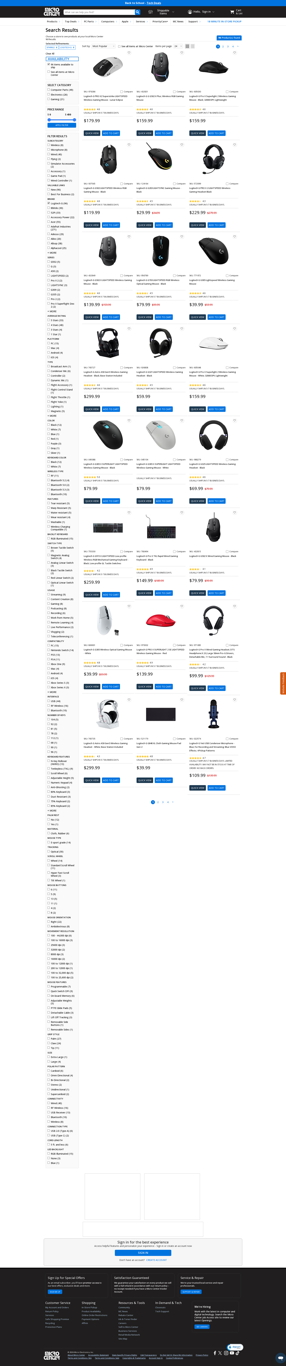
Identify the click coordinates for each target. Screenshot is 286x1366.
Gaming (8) (57, 603)
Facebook (214, 1353)
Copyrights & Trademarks (134, 1358)
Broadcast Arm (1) (61, 366)
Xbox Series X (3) (60, 687)
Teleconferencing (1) (62, 636)
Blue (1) (55, 434)
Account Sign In (156, 1358)
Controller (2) (58, 375)
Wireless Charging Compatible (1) (60, 528)
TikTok (237, 1353)
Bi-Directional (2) (60, 1080)
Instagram (226, 1353)
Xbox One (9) (58, 664)
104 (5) (54, 719)
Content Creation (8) (62, 599)
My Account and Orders (57, 1307)
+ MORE (52, 252)
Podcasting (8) (59, 608)
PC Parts (89, 21)
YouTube (232, 1353)
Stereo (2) (56, 1084)
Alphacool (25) (58, 248)
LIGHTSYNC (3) (59, 285)
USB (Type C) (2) (60, 1135)
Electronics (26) (59, 94)
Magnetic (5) (58, 411)
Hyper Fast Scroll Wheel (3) (60, 874)
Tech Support (162, 1311)
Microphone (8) (59, 149)
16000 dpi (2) (58, 958)
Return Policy (52, 1311)
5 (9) (53, 894)
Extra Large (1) (59, 1057)
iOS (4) (54, 357)
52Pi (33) (55, 212)
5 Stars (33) (57, 320)
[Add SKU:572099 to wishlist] (235, 144)
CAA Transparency (148, 1355)
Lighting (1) (57, 406)
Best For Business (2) (62, 194)
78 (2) (54, 733)
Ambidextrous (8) (60, 926)
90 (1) (54, 747)
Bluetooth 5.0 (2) (60, 485)
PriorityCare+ (160, 21)
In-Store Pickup (89, 1307)
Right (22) (56, 921)
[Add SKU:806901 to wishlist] (129, 606)
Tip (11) (55, 1048)
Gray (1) (55, 448)
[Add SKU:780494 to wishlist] (182, 512)
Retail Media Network (129, 1334)
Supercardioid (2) (60, 1094)
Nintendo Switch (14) (62, 650)
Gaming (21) (57, 99)
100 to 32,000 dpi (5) (62, 972)
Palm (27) (56, 1038)
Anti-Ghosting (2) (60, 787)
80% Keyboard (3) (60, 791)
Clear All (50, 53)
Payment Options (90, 1319)
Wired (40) (56, 154)
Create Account (156, 1260)
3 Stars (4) (56, 329)
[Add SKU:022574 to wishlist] (235, 700)
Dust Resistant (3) (61, 796)
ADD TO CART (111, 133)
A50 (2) (55, 271)
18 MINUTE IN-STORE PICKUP (224, 21)
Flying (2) (56, 159)
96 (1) (54, 752)
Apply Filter (61, 125)
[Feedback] (283, 683)
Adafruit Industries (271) (61, 228)
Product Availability (91, 1311)
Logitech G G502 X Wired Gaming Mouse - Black (212, 556)
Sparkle (52, 47)
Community (124, 1307)
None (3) (55, 1158)
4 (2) (53, 908)
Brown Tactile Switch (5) (62, 549)
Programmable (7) (61, 986)
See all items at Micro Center (62, 73)
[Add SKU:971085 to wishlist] (235, 606)
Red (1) (55, 438)
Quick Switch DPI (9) (62, 991)
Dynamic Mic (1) (59, 380)
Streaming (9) (58, 594)
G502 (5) (55, 261)
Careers (122, 1323)
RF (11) (55, 475)
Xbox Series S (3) (60, 682)
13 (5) (54, 898)
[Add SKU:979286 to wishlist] (129, 52)
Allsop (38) (56, 243)
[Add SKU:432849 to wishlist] (129, 236)
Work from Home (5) (62, 617)
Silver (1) (55, 452)
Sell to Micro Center (128, 1326)
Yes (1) (54, 824)
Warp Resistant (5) (61, 508)
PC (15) (55, 343)
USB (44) (55, 701)
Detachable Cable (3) (62, 1012)
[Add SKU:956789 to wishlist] (182, 236)
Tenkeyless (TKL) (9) (62, 768)
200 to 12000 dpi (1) (62, 968)
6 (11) (54, 889)
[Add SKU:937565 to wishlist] (129, 144)
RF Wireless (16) (59, 705)
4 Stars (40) (57, 325)
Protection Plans (53, 1326)
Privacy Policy (202, 1355)
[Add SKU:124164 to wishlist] (182, 144)
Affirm (85, 1323)
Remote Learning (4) (62, 622)
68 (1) (54, 742)
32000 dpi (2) (58, 949)
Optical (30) (57, 851)
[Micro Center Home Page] (52, 10)
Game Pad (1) (58, 175)
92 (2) (54, 724)
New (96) (56, 189)
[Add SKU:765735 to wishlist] (129, 700)
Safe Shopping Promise (57, 1319)
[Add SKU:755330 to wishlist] (129, 512)
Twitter (220, 1353)
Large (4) (56, 1061)
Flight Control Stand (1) (62, 391)
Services (140, 21)
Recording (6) (58, 613)
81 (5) (54, 728)
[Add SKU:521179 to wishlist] (182, 700)
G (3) (53, 266)
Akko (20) (56, 238)
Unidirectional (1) (60, 1089)
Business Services (128, 1330)
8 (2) (53, 912)
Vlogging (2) (57, 631)
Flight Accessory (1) (61, 385)
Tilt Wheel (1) (58, 880)
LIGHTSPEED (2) (60, 275)
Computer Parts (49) (62, 89)
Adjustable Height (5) (62, 778)
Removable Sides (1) (62, 1029)
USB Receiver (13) (60, 1112)
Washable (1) (58, 522)
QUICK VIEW (92, 133)
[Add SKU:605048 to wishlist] (235, 328)
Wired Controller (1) (61, 180)
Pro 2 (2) (55, 299)
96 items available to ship (62, 66)
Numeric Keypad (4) (61, 782)
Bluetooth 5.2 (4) (60, 480)
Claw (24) (56, 1043)
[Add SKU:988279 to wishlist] (235, 420)
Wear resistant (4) (60, 517)
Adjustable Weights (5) (61, 1002)
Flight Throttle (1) (60, 397)
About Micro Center (76, 1355)
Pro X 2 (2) (56, 280)
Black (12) (56, 424)
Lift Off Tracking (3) (61, 1017)
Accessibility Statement (98, 1355)
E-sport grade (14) (61, 842)
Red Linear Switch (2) (62, 577)
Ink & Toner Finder (128, 1319)
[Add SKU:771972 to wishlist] (235, 236)
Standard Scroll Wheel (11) (62, 867)
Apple (125, 21)
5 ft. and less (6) (59, 1144)
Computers (107, 21)
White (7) (56, 429)
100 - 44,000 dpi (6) (61, 935)
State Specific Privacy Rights (124, 1355)
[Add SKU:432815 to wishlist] (235, 512)
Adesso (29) (57, 234)
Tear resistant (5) (60, 503)
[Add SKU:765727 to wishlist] (129, 328)
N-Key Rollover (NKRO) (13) (59, 762)
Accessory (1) (58, 171)
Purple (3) (56, 443)
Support (193, 21)
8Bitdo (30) (57, 208)
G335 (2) (55, 294)
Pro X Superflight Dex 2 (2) (62, 305)
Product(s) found (229, 37)
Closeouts (160, 1307)
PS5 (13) (55, 654)
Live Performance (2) (62, 627)
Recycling (50, 1323)
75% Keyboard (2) (60, 801)
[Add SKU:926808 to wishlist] (182, 328)
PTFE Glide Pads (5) (61, 1008)
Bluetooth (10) (59, 494)
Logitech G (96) (59, 203)
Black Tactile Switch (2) (61, 572)
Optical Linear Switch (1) (62, 584)
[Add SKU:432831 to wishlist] (182, 52)
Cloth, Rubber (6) (60, 833)
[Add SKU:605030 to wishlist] (235, 52)
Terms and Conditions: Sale (107, 1358)
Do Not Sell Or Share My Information (176, 1355)
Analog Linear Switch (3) (62, 564)
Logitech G (67, 47)
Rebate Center (126, 1315)
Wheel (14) (56, 860)
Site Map (123, 1338)
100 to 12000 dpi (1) (62, 963)
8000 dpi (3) (57, 954)
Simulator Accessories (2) (63, 165)
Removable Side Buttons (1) (59, 1023)
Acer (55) (56, 221)
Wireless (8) (57, 145)
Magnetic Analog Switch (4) (60, 557)
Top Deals (70, 21)
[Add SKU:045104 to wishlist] (182, 420)
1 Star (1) (56, 334)
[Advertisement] (113, 1197)
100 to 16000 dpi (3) (62, 940)
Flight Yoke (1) (59, 401)
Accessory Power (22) (62, 217)
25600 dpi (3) (58, 945)
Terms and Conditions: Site (80, 1358)
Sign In (143, 1253)
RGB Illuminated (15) (62, 538)
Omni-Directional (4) (62, 1075)
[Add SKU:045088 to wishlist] (129, 420)
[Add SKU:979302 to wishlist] (182, 606)
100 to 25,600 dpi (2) (62, 977)
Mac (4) (55, 348)
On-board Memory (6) (62, 995)
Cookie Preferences (174, 1358)
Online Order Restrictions (94, 1315)
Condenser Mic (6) (61, 371)
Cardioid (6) (57, 1070)
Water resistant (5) (61, 512)
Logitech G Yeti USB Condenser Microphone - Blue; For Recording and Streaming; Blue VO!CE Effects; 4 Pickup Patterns (212, 747)
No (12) (55, 819)
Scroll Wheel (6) (59, 773)
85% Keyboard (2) (60, 806)
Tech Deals (154, 3)
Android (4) (57, 352)
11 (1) (54, 903)
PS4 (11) (55, 659)
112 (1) (54, 738)
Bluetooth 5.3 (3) (60, 489)
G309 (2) (55, 289)
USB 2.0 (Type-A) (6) (62, 1130)
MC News (178, 21)
